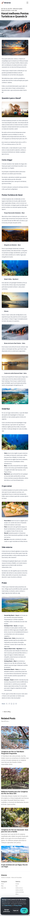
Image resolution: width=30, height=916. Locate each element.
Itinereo (4, 875)
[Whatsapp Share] (14, 704)
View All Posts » (5, 721)
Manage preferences (6, 910)
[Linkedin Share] (11, 704)
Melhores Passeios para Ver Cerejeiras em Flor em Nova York (14, 792)
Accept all (24, 910)
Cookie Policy (8, 905)
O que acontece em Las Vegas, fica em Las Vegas (14, 866)
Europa (17, 883)
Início (2, 883)
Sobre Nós (3, 888)
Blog (2, 886)
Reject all (15, 910)
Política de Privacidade (16, 877)
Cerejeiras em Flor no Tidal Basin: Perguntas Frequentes (12, 752)
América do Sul (19, 888)
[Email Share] (16, 704)
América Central (19, 890)
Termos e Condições (5, 877)
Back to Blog (7, 711)
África (17, 894)
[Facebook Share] (9, 704)
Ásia (16, 886)
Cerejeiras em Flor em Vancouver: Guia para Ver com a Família (14, 831)
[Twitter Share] (7, 704)
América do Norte (5, 10)
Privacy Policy (17, 905)
